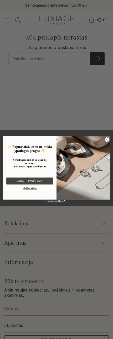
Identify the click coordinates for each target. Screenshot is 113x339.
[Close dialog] (106, 139)
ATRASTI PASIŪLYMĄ (29, 181)
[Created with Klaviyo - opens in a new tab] (56, 201)
